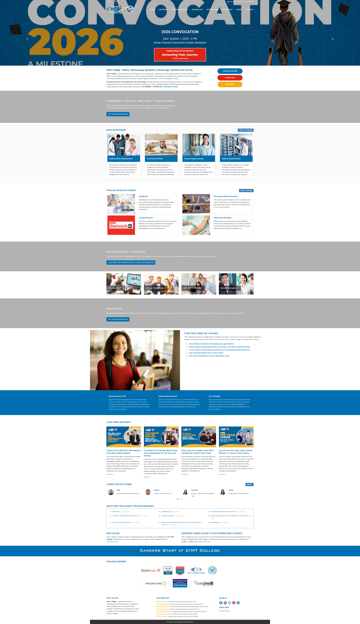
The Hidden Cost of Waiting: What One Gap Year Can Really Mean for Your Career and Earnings (160, 453)
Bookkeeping (165, 511)
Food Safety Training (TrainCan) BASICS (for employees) (229, 516)
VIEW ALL (249, 484)
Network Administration (231, 159)
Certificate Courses (180, 9)
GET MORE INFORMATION (118, 114)
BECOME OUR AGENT (229, 288)
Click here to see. (112, 542)
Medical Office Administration (121, 159)
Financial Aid (198, 9)
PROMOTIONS (230, 78)
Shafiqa (119, 490)
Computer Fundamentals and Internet (223, 511)
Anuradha (157, 490)
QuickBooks (143, 196)
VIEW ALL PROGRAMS (245, 130)
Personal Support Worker (194, 159)
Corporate (228, 9)
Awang (193, 490)
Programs (163, 9)
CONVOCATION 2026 (230, 71)
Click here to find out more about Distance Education (83, 58)
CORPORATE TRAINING (192, 288)
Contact (250, 9)
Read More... (110, 474)
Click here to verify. (171, 87)
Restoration (116, 511)
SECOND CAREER (115, 288)
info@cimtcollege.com (235, 1)
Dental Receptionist (167, 516)
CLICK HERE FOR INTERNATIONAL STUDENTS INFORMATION (131, 262)
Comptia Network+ (146, 218)
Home (153, 9)
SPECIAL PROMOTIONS (155, 288)
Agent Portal (225, 611)
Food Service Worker (155, 159)
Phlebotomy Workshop (222, 218)
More (240, 9)
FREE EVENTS (230, 84)
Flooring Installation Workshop (226, 196)
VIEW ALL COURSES (246, 190)
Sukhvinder (232, 490)
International (213, 9)
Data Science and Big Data (121, 522)
